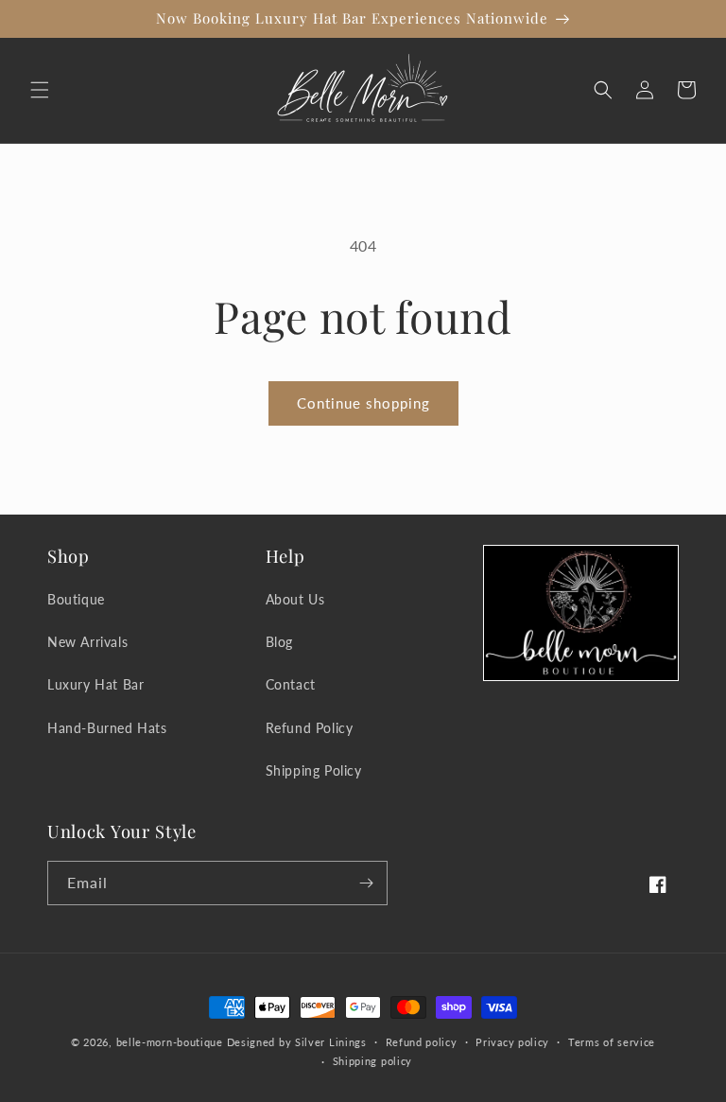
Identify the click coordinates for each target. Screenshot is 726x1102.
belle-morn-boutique (169, 1042)
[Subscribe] (366, 883)
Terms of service (611, 1042)
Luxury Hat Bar (95, 684)
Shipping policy (373, 1061)
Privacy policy (512, 1042)
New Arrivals (87, 642)
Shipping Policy (314, 770)
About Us (295, 599)
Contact (291, 684)
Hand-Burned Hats (107, 728)
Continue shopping (363, 402)
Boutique (76, 599)
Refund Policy (310, 728)
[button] (39, 90)
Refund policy (422, 1042)
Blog (279, 642)
